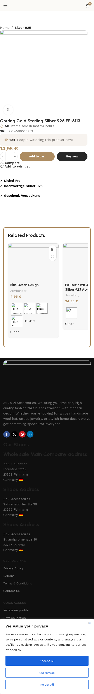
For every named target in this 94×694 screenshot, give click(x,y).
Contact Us (11, 591)
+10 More (29, 321)
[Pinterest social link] (22, 434)
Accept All (47, 661)
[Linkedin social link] (30, 434)
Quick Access (14, 602)
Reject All (47, 684)
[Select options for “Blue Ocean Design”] (52, 249)
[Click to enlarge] (8, 110)
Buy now (72, 156)
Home (5, 28)
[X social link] (14, 434)
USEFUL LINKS (14, 560)
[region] (47, 656)
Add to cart (37, 156)
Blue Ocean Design (24, 285)
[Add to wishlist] (52, 257)
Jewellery (72, 295)
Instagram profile (16, 610)
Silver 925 (23, 28)
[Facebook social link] (6, 434)
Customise (47, 672)
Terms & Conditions (17, 583)
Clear (14, 332)
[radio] (16, 308)
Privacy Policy (13, 568)
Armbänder (18, 290)
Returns (8, 576)
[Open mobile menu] (5, 5)
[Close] (89, 622)
